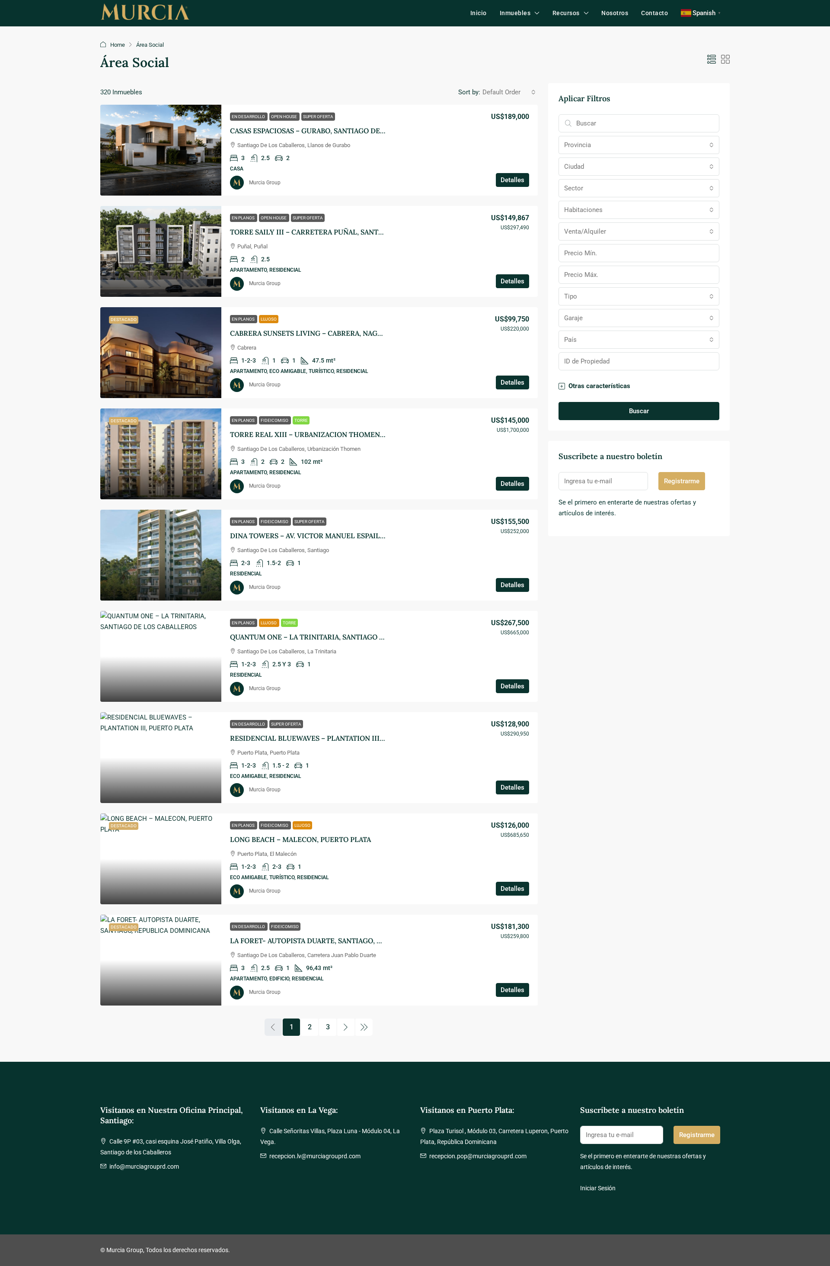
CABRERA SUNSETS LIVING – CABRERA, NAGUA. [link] (309, 333)
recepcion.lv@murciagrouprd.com (315, 1156)
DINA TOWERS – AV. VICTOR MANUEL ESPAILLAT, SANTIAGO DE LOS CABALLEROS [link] (366, 535)
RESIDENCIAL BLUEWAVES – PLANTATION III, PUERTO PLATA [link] (332, 738)
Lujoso (269, 319)
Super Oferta (318, 116)
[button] (711, 60)
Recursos (566, 13)
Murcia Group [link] (265, 183)
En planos (243, 217)
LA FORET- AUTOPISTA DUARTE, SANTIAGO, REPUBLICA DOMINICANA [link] (346, 940)
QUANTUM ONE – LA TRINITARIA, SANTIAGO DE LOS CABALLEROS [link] (340, 637)
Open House (284, 116)
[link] (160, 150)
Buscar (639, 411)
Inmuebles (515, 13)
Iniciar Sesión (598, 1188)
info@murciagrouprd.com (144, 1166)
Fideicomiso (275, 420)
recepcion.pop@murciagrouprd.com (478, 1156)
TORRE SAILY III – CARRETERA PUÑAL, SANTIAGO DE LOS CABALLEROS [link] (349, 232)
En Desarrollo (249, 116)
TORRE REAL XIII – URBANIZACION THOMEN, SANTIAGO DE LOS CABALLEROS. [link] (361, 434)
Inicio (478, 13)
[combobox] (509, 92)
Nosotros (614, 13)
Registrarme (681, 481)
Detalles (512, 180)
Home (117, 45)
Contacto (654, 13)
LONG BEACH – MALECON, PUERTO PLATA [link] (300, 839)
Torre (301, 420)
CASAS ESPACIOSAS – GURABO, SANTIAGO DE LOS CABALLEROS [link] (335, 130)
